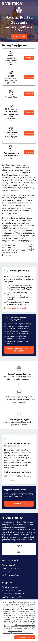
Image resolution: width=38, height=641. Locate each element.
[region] (19, 639)
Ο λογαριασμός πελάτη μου (13, 594)
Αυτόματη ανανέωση (10, 575)
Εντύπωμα (6, 633)
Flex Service (7, 572)
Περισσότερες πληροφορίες (16, 308)
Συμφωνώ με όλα (25, 637)
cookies (5, 629)
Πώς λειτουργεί (8, 565)
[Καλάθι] (34, 3)
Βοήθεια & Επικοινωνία (11, 590)
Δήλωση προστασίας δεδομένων (22, 633)
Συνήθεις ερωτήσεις (10, 587)
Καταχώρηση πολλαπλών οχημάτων (19, 350)
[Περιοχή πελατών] (28, 3)
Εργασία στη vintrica (10, 568)
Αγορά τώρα (19, 36)
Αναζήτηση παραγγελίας (12, 597)
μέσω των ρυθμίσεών (15, 631)
